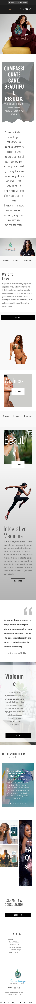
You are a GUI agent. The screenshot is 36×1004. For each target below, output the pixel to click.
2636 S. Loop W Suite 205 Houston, (14, 993)
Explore (18, 391)
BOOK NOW (18, 915)
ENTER (18, 735)
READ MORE (18, 581)
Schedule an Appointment (18, 3)
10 (25, 803)
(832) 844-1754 (26, 8)
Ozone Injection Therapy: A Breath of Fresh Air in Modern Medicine (18, 773)
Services (6, 260)
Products (16, 260)
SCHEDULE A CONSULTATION (14, 902)
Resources (27, 260)
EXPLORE (18, 317)
